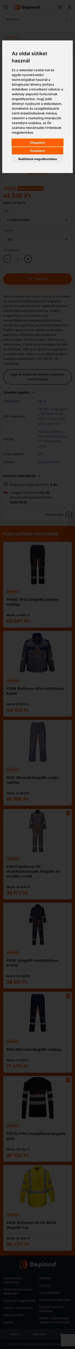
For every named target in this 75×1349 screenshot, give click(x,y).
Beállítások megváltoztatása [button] (37, 159)
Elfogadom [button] (37, 142)
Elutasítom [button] (37, 150)
